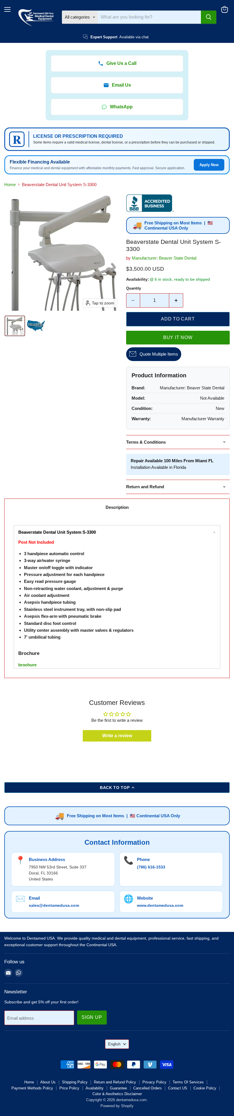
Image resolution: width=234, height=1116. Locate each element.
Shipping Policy (75, 1082)
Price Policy (69, 1088)
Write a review (117, 735)
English (114, 1044)
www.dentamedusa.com (160, 905)
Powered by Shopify (117, 1106)
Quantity (133, 288)
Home (10, 184)
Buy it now (178, 337)
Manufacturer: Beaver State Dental (164, 258)
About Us (48, 1082)
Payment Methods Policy (32, 1088)
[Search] (208, 17)
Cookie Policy (204, 1088)
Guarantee (118, 1088)
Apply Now (209, 165)
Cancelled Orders (147, 1088)
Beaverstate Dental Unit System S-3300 (57, 532)
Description (117, 507)
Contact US (177, 1088)
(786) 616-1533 (151, 867)
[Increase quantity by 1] (176, 300)
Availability (95, 1088)
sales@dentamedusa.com (54, 905)
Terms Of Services (188, 1082)
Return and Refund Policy (115, 1082)
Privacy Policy (154, 1082)
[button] (15, 326)
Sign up (92, 1017)
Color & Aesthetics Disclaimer (117, 1094)
